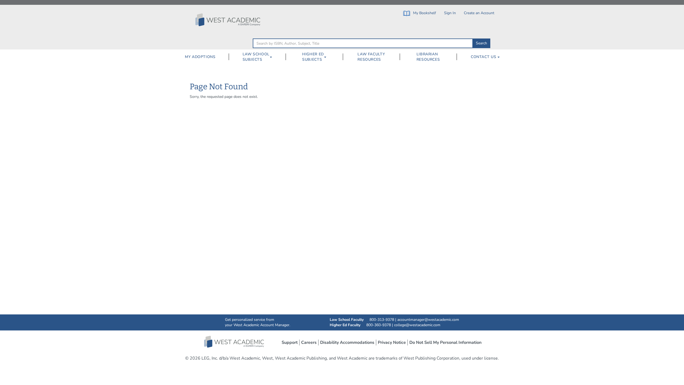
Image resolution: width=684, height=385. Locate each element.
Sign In (450, 13)
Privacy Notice (392, 342)
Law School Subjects (256, 57)
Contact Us (484, 56)
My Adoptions (200, 56)
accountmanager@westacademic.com (428, 319)
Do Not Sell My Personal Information (445, 342)
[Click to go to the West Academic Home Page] (228, 19)
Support (290, 342)
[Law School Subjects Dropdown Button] (273, 56)
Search (481, 43)
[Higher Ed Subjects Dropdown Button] (327, 56)
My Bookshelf (424, 13)
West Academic (235, 341)
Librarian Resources (428, 57)
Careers (309, 342)
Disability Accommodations (347, 342)
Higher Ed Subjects (313, 57)
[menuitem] (200, 56)
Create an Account (479, 13)
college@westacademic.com (417, 325)
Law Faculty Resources (371, 57)
